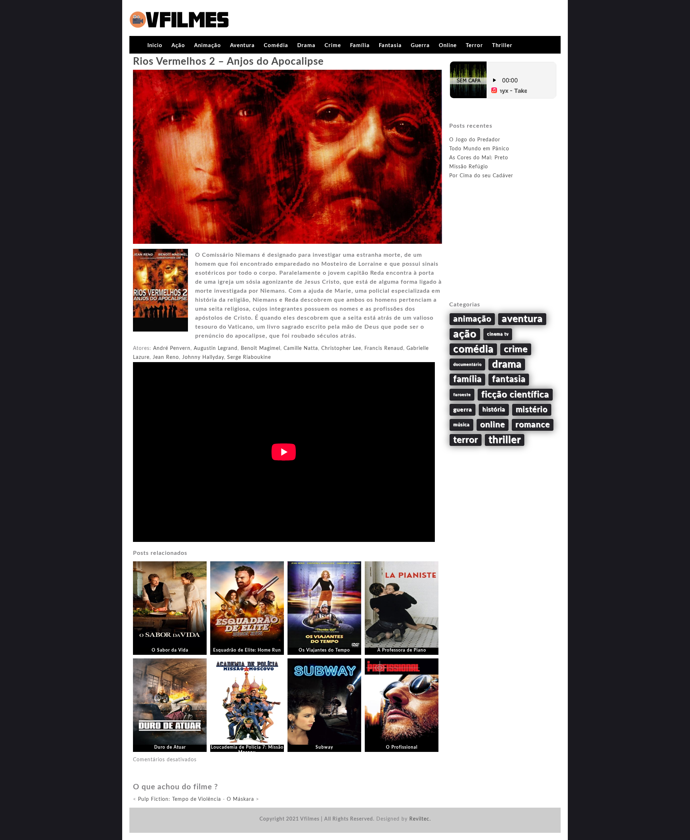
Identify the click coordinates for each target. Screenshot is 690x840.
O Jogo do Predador (474, 139)
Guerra (420, 45)
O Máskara (240, 799)
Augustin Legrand (216, 348)
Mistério (532, 410)
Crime (333, 45)
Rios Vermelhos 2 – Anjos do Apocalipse (228, 61)
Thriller (502, 45)
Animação (207, 45)
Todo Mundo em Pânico (479, 148)
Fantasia (390, 45)
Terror (474, 45)
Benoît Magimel (260, 348)
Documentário (467, 364)
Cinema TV (498, 334)
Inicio (154, 45)
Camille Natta (301, 348)
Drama (306, 45)
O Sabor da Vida (170, 650)
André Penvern (171, 348)
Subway (324, 747)
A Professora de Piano (401, 650)
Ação (178, 45)
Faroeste (462, 395)
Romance (532, 425)
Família (360, 45)
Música (461, 424)
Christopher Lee (341, 348)
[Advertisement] (503, 248)
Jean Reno (166, 357)
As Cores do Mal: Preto (478, 157)
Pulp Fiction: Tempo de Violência (179, 799)
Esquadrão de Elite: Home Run (247, 650)
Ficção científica (515, 394)
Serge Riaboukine (249, 357)
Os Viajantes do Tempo (324, 650)
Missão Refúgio (468, 166)
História (493, 409)
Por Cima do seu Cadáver (481, 175)
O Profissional (402, 747)
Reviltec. (420, 819)
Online (448, 45)
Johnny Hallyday (203, 357)
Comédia (276, 45)
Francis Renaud (383, 348)
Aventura (242, 45)
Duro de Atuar (170, 747)
